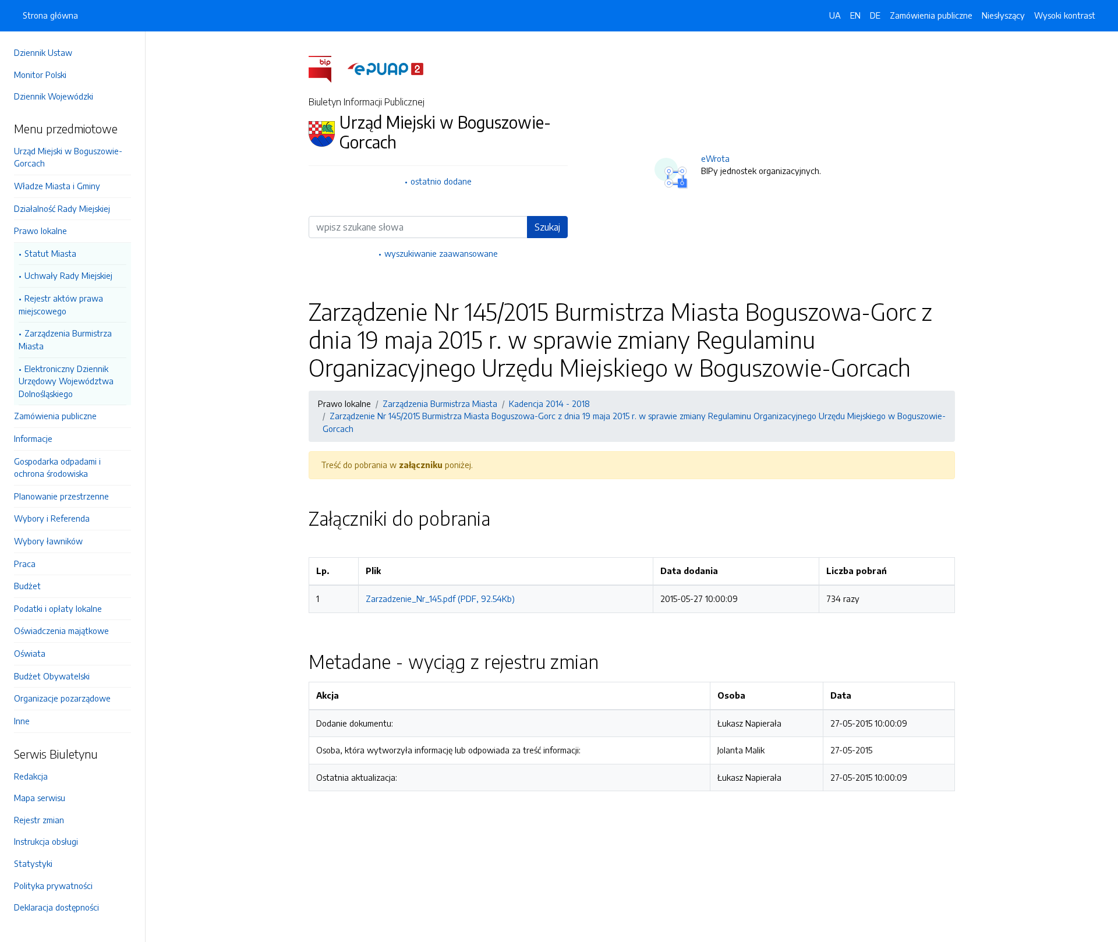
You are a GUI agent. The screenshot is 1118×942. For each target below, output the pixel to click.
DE (875, 15)
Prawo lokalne (40, 230)
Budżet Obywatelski (52, 676)
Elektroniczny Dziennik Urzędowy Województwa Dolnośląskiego (66, 381)
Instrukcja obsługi (46, 841)
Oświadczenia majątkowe (61, 630)
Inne (22, 721)
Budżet (27, 585)
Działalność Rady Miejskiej (62, 208)
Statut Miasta (50, 253)
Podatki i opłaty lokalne (58, 608)
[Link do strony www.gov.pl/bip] (327, 68)
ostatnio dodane (441, 181)
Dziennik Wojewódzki (53, 96)
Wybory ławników (48, 541)
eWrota (715, 158)
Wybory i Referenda (52, 518)
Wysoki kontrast (1064, 15)
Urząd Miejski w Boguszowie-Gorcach (68, 157)
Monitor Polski (40, 74)
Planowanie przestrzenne (61, 496)
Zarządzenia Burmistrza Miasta (65, 339)
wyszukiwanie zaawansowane (441, 253)
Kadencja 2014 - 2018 (549, 403)
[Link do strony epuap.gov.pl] (385, 68)
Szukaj (547, 227)
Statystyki (33, 863)
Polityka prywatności (53, 885)
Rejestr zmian (39, 819)
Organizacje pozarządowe (62, 698)
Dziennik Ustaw (43, 52)
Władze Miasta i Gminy (57, 185)
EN (855, 15)
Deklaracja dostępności (56, 907)
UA (835, 15)
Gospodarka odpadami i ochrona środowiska (57, 467)
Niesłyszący (1003, 15)
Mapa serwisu (39, 797)
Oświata (29, 653)
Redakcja (31, 776)
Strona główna (50, 15)
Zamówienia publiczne (55, 415)
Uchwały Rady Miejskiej (68, 275)
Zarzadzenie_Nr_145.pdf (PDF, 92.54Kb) (440, 598)
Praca (25, 563)
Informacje (33, 438)
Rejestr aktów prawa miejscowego (61, 304)
